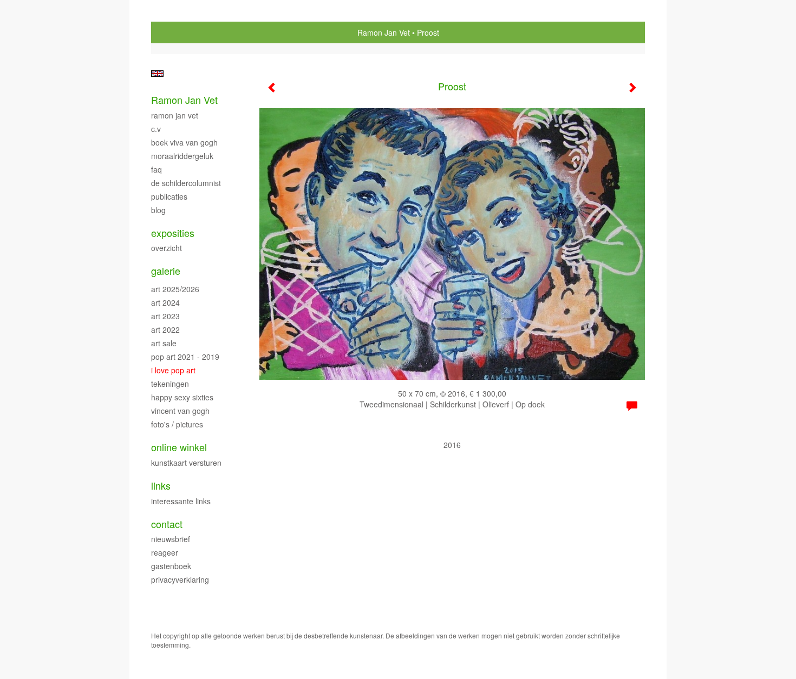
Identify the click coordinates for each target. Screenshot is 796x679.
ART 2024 (165, 302)
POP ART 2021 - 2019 (185, 356)
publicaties (169, 196)
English (157, 73)
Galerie (165, 271)
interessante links (181, 501)
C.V (156, 128)
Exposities (172, 233)
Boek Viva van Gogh (184, 142)
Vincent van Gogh (180, 410)
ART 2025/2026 (175, 289)
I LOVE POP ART (173, 370)
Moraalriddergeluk (182, 155)
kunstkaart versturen (186, 462)
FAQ (156, 169)
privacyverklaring (180, 579)
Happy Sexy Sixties (182, 397)
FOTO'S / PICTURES (177, 424)
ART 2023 (165, 316)
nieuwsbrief (170, 538)
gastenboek (171, 566)
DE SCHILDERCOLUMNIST (186, 182)
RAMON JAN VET (174, 115)
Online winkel (179, 447)
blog (158, 210)
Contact (166, 524)
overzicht (166, 247)
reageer (164, 552)
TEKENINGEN (170, 383)
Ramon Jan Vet (383, 32)
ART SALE (164, 343)
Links (161, 485)
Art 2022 (165, 329)
